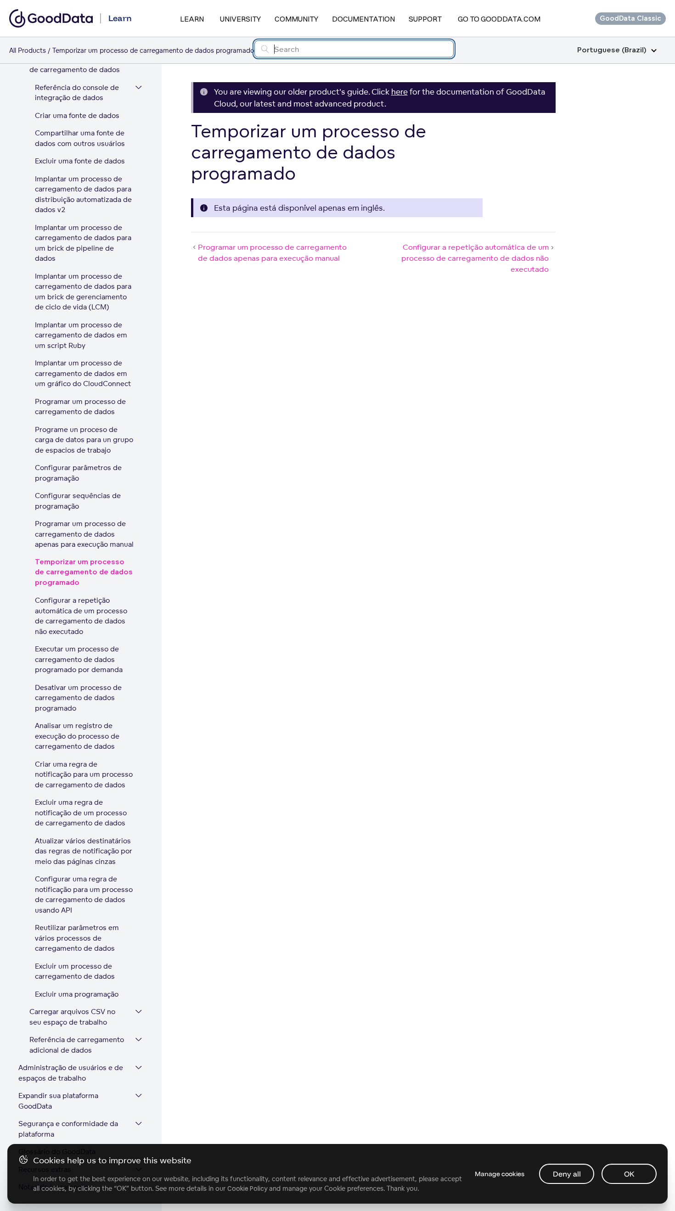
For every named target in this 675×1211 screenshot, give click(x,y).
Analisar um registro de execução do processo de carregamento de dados (77, 736)
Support (425, 18)
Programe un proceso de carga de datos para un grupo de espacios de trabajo (84, 439)
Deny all (567, 1173)
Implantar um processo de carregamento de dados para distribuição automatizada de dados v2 (83, 194)
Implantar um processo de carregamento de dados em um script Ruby (81, 335)
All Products (27, 50)
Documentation (363, 18)
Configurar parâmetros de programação (78, 472)
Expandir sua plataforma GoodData (58, 1100)
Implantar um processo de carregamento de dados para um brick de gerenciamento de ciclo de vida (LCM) (83, 292)
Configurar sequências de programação (78, 500)
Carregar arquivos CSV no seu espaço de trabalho (72, 1016)
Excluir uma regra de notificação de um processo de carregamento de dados (81, 812)
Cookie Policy (247, 1188)
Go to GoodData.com (499, 18)
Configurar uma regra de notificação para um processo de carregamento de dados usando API (84, 894)
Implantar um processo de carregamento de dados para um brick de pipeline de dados (83, 243)
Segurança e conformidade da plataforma (68, 1128)
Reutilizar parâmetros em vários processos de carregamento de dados (77, 938)
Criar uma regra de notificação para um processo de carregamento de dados (84, 774)
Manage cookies (499, 1174)
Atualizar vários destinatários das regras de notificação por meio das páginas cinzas (83, 851)
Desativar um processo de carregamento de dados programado (78, 697)
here (399, 91)
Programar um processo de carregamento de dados (80, 406)
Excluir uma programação (76, 994)
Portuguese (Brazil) (612, 50)
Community (296, 18)
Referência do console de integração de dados (77, 92)
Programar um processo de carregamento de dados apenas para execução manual (84, 534)
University (240, 18)
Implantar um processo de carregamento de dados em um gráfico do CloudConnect (83, 373)
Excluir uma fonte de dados (80, 161)
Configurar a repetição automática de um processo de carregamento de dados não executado (81, 616)
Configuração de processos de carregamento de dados (75, 64)
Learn (192, 18)
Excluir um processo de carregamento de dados (75, 971)
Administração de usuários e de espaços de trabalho (70, 1072)
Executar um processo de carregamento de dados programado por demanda (79, 659)
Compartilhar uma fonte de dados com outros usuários (80, 138)
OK (629, 1173)
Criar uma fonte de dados (77, 115)
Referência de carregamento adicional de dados (76, 1044)
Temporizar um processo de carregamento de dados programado (84, 572)
